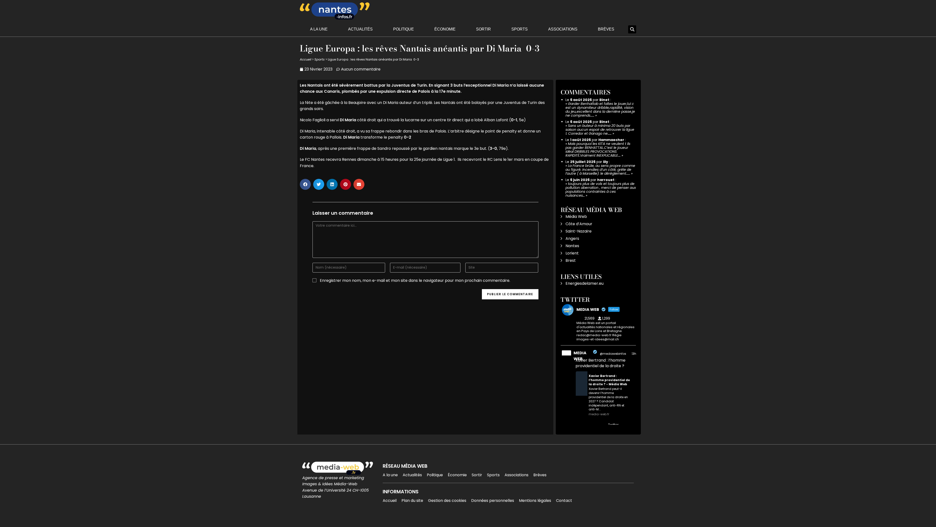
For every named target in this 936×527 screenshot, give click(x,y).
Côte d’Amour (579, 224)
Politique (403, 29)
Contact (564, 500)
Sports (519, 29)
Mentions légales (535, 500)
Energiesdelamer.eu (585, 283)
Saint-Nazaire (579, 231)
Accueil (305, 59)
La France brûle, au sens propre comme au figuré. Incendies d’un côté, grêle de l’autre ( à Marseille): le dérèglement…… (600, 169)
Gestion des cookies (447, 500)
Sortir (483, 29)
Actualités (360, 29)
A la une (319, 29)
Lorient (572, 253)
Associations (562, 29)
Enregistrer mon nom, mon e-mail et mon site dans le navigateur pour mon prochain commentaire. (415, 280)
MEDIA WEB (580, 356)
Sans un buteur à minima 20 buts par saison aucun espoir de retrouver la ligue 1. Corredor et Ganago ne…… (600, 129)
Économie (445, 29)
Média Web (576, 216)
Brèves (606, 29)
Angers (572, 238)
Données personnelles (492, 500)
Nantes (572, 246)
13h (634, 354)
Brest (571, 260)
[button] (632, 29)
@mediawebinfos (613, 354)
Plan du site (412, 500)
